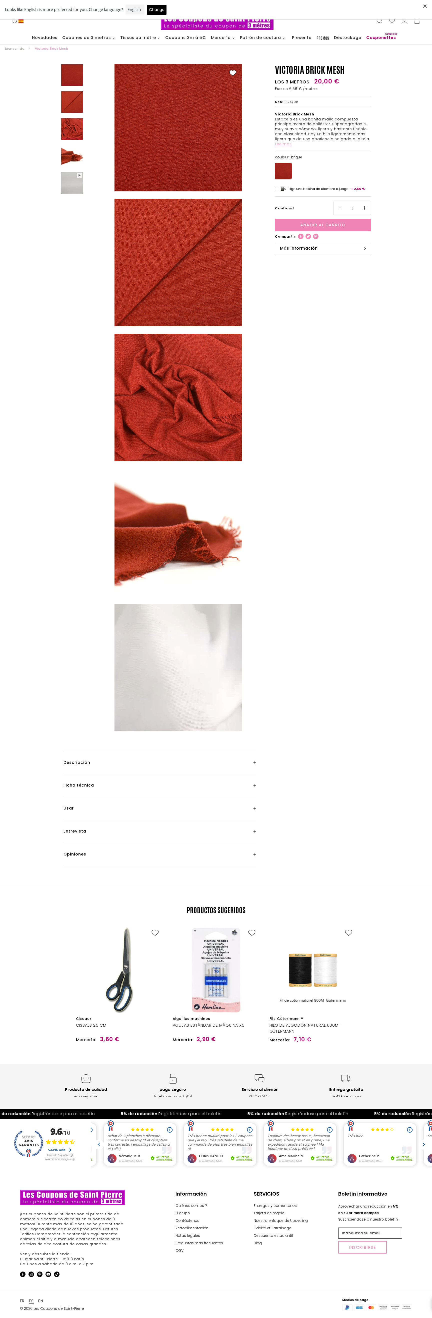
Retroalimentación (192, 1228)
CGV (180, 1250)
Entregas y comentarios (275, 1205)
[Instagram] (31, 1275)
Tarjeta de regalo (269, 1213)
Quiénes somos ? (191, 1205)
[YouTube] (48, 1275)
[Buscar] (379, 21)
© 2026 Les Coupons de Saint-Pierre (52, 1308)
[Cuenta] (405, 21)
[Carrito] (417, 21)
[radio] (283, 171)
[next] (416, 979)
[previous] (15, 979)
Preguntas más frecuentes (199, 1243)
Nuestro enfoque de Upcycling (281, 1220)
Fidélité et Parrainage (272, 1228)
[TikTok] (57, 1275)
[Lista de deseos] (392, 21)
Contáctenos (187, 1220)
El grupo (183, 1213)
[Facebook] (301, 236)
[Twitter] (308, 236)
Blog (258, 1243)
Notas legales (188, 1235)
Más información (299, 248)
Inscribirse (362, 1247)
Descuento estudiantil (273, 1235)
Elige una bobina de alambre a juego (326, 188)
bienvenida (15, 48)
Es (14, 21)
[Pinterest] (315, 236)
